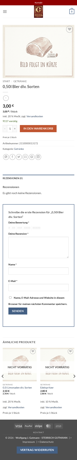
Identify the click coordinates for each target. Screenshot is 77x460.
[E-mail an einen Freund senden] (25, 157)
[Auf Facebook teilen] (12, 157)
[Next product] (6, 98)
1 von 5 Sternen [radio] (9, 228)
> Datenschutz (46, 441)
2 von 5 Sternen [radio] (13, 228)
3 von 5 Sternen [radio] (19, 228)
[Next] (74, 383)
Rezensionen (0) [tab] (13, 178)
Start (6, 81)
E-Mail (12, 280)
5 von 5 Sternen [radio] (35, 228)
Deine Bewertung (18, 222)
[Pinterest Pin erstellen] (32, 157)
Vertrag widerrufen (37, 449)
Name (12, 264)
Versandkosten (35, 116)
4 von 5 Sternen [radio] (26, 228)
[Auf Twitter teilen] (19, 157)
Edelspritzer (47, 387)
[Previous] (3, 383)
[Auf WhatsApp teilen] (6, 157)
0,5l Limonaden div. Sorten (17, 387)
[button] (5, 11)
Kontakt (38, 432)
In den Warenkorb (38, 128)
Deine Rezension (18, 233)
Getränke (20, 81)
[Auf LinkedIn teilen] (38, 157)
